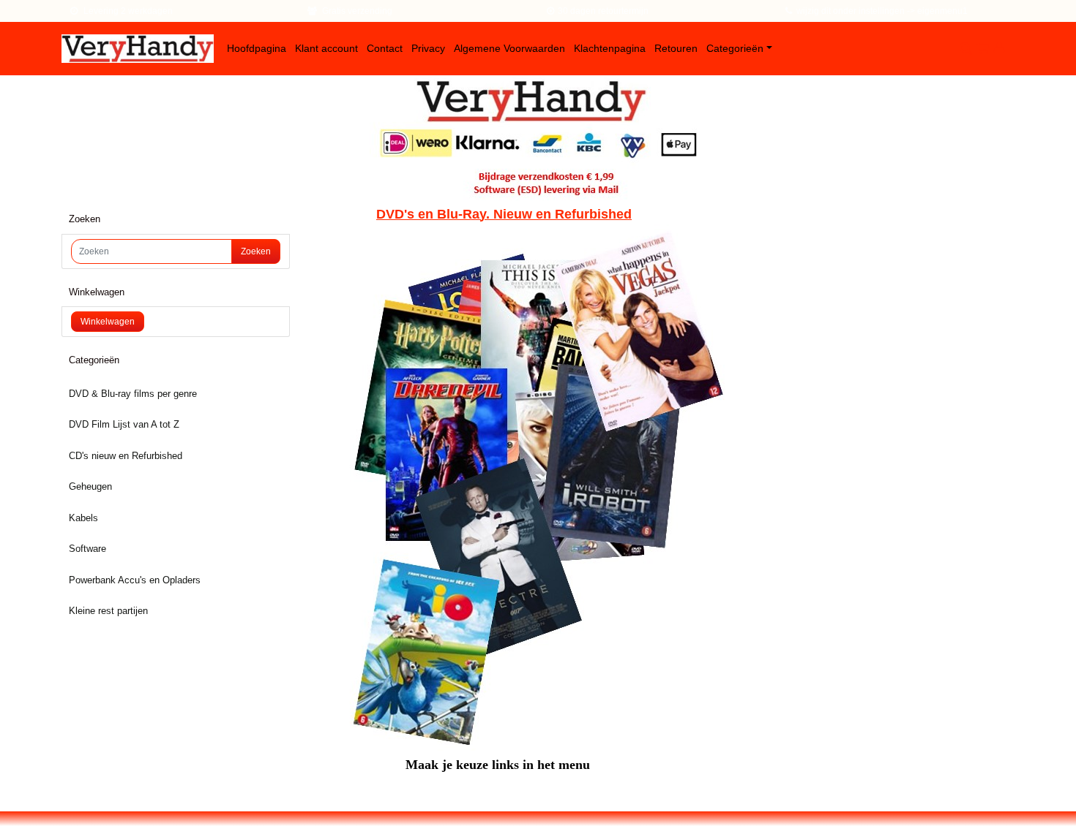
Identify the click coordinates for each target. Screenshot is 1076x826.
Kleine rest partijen (108, 610)
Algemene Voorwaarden (509, 48)
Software (87, 548)
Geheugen (90, 486)
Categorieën (734, 48)
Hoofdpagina (256, 48)
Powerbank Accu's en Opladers (135, 580)
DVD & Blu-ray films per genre (133, 393)
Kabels (83, 517)
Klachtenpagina (610, 48)
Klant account (326, 48)
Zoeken (256, 251)
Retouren (676, 48)
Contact (385, 48)
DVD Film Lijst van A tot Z (124, 424)
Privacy (428, 48)
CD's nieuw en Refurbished (125, 455)
